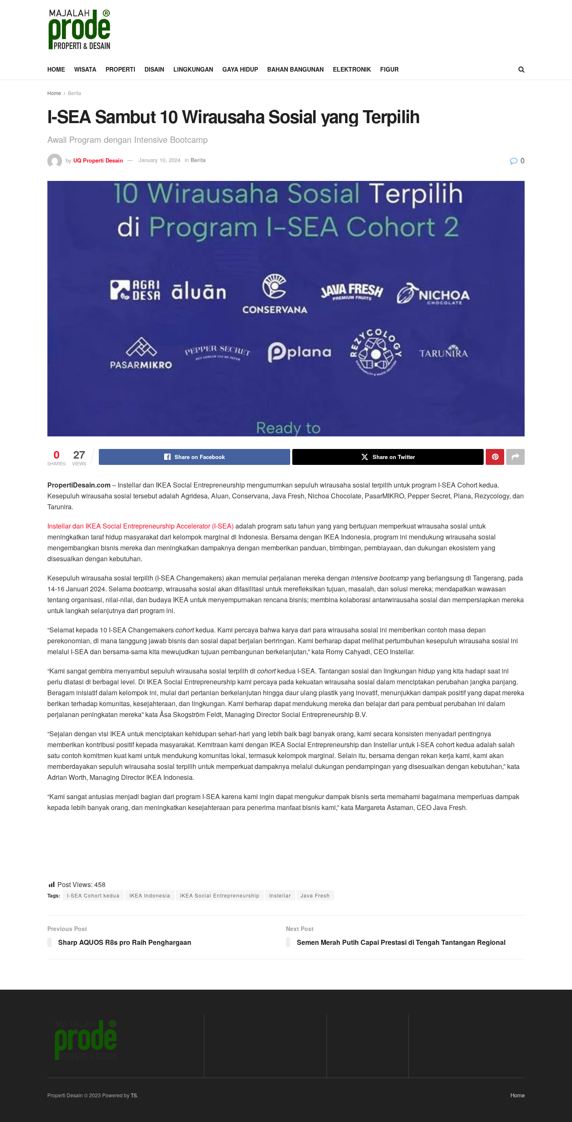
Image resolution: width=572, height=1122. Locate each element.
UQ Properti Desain (98, 160)
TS (134, 1095)
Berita (74, 92)
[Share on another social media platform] (515, 457)
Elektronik (352, 69)
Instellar (280, 895)
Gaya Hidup (240, 69)
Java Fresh (315, 895)
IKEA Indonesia (149, 895)
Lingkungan (193, 69)
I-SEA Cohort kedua (93, 895)
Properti (120, 69)
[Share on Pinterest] (495, 457)
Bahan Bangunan (295, 69)
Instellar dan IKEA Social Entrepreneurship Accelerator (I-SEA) (140, 526)
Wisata (85, 69)
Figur (389, 69)
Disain (154, 69)
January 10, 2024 (159, 160)
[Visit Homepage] (79, 29)
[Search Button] (521, 69)
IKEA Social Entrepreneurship (220, 895)
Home (56, 69)
